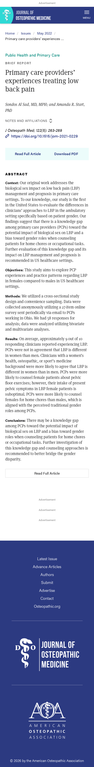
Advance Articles (47, 566)
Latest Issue (47, 558)
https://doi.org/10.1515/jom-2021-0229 (44, 136)
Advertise (47, 590)
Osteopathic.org (47, 606)
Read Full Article (28, 153)
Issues (26, 33)
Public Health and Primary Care (32, 55)
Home (10, 33)
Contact (47, 598)
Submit (47, 582)
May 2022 (44, 33)
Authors (47, 574)
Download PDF (66, 153)
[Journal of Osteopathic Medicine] (47, 15)
